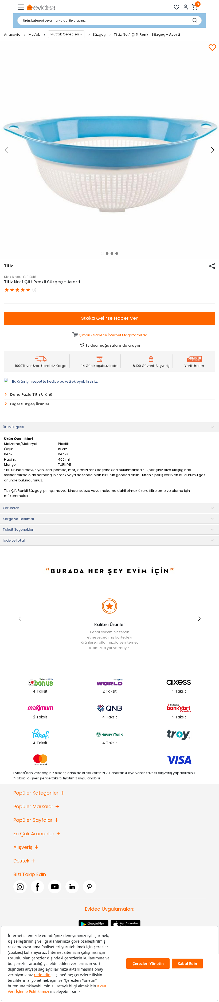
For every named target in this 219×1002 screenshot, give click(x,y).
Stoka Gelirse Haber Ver (109, 318)
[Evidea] (40, 7)
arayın (134, 345)
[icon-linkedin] (72, 886)
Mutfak (35, 34)
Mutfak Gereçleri (64, 34)
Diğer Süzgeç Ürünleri (30, 404)
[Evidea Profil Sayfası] (186, 7)
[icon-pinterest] (89, 886)
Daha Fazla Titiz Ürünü (31, 394)
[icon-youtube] (54, 886)
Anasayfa (12, 34)
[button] (102, 253)
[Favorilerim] (177, 7)
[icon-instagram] (20, 886)
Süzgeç (100, 34)
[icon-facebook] (37, 886)
